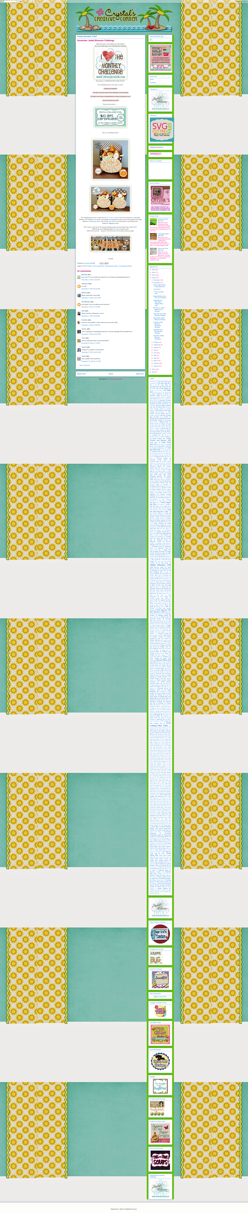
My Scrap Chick (166, 622)
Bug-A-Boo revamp (159, 431)
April (155, 358)
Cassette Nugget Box (166, 450)
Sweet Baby (155, 826)
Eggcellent (153, 494)
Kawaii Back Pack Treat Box (162, 577)
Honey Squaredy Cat (166, 558)
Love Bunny (160, 595)
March (156, 360)
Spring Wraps (166, 699)
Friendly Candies (160, 520)
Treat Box (157, 851)
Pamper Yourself (163, 633)
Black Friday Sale (156, 425)
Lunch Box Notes (156, 601)
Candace (84, 320)
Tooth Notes (158, 850)
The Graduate (153, 838)
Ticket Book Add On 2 (163, 844)
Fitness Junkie (162, 509)
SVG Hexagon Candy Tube (164, 822)
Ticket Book (159, 843)
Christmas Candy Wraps (158, 459)
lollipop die (153, 593)
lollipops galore (162, 593)
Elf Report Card (162, 496)
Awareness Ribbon (157, 402)
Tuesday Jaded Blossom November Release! (158, 324)
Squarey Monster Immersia (162, 711)
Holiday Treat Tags (154, 558)
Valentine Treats (154, 875)
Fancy (157, 502)
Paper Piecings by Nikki (155, 635)
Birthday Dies (164, 422)
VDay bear (152, 876)
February (157, 363)
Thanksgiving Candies (109, 221)
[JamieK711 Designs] (160, 987)
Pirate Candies (156, 643)
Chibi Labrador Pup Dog (157, 455)
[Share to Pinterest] (108, 263)
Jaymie (84, 347)
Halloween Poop (157, 546)
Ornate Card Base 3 (155, 630)
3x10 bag (159, 390)
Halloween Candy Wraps (163, 543)
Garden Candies (160, 525)
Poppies (163, 645)
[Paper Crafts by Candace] (160, 943)
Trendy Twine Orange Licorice (159, 860)
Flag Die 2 (160, 512)
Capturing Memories (158, 448)
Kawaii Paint (166, 580)
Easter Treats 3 (163, 492)
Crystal (169, 473)
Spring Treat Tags (155, 700)
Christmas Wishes (155, 466)
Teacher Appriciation (163, 830)
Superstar (159, 719)
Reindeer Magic (154, 651)
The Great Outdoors (164, 838)
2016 (153, 270)
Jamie (83, 356)
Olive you (154, 628)
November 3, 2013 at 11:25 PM (91, 298)
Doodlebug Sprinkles (155, 486)
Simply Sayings (155, 685)
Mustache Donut (161, 620)
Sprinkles (161, 703)
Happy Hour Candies (155, 549)
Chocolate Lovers (159, 456)
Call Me (166, 435)
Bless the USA (166, 425)
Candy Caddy (157, 438)
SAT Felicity (158, 663)
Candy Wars (153, 442)
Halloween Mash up (166, 544)
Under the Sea (162, 867)
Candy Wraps (160, 444)
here (115, 229)
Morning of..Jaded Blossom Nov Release (158, 309)
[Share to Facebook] (106, 263)
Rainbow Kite (162, 648)
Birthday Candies (165, 418)
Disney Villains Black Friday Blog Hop (159, 285)
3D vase (152, 390)
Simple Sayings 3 (155, 678)
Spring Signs (165, 698)
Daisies (161, 477)
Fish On (166, 508)
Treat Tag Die (155, 853)
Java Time (163, 570)
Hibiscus (167, 556)
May (155, 355)
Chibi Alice (168, 453)
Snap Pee (166, 686)
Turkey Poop (153, 867)
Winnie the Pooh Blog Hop (163, 249)
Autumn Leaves (153, 400)
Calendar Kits (156, 435)
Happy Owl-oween (160, 551)
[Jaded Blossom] (160, 109)
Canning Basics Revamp (163, 446)
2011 (153, 372)
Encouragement (153, 499)
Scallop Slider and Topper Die (159, 665)
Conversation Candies (160, 471)
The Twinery (159, 841)
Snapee (151, 688)
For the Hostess (160, 515)
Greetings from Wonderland (157, 536)
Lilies (167, 591)
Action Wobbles (157, 394)
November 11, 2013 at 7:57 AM (91, 361)
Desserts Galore (160, 479)
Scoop (169, 670)
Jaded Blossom (157, 565)
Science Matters (160, 670)
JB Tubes (166, 572)
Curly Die (157, 474)
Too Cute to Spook (160, 848)
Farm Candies (160, 504)
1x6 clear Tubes (163, 381)
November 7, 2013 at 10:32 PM (91, 334)
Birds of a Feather (162, 417)
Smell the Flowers (155, 686)
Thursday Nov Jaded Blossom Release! (159, 314)
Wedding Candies (166, 878)
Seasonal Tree (160, 673)
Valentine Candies (155, 872)
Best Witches (161, 413)
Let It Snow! (157, 289)
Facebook (153, 82)
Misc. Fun (168, 612)
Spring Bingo (153, 696)
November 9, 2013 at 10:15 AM (91, 352)
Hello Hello (160, 554)
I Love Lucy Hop (161, 561)
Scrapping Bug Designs (158, 671)
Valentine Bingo (163, 870)
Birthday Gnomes (154, 423)
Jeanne (84, 329)
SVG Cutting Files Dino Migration (158, 761)
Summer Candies (155, 716)
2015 (153, 272)
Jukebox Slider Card (155, 575)
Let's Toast (156, 590)
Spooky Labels (161, 693)
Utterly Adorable (163, 868)
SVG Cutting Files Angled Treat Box (160, 731)
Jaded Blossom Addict (157, 567)
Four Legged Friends (157, 518)
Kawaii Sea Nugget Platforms (157, 581)
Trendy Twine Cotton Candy (162, 857)
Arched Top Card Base (163, 398)
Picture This (153, 640)
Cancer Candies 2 (166, 436)
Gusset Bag (159, 538)
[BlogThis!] (102, 263)
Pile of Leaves (163, 640)
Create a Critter (159, 473)
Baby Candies (162, 403)
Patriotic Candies (157, 637)
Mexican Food (159, 606)
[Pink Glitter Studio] (160, 1043)
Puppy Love (164, 647)
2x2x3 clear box (166, 386)
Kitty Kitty (161, 585)
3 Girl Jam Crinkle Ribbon (160, 388)
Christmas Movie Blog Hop (163, 219)
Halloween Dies (154, 544)
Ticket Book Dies (155, 846)
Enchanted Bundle (163, 497)
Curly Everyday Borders (160, 475)
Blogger (134, 1209)
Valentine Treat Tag (163, 873)
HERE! (135, 227)
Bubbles (152, 430)
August (156, 347)
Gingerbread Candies (155, 530)
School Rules (160, 668)
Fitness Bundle (153, 509)
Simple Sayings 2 (163, 676)
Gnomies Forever (161, 531)
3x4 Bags (167, 390)
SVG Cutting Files (98, 266)
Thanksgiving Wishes (94, 221)
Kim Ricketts (86, 302)
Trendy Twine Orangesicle (157, 862)
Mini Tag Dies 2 (155, 612)
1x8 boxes (152, 383)
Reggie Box (165, 650)
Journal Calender (154, 573)
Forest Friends (166, 517)
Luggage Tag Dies (165, 600)
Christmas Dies (154, 461)
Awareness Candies (165, 400)
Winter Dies (161, 886)
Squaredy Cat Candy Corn (162, 704)
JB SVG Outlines (87, 266)
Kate (83, 311)
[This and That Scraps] (160, 1169)
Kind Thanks (162, 583)
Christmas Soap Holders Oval (162, 464)
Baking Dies (161, 407)
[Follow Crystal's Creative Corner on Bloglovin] (157, 147)
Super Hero (153, 717)
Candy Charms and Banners (160, 439)
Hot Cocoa (155, 559)
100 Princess (153, 381)
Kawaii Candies (154, 578)
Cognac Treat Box (161, 469)
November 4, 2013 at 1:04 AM (91, 307)
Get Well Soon (162, 527)
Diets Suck (159, 481)
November (157, 282)
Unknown (85, 283)
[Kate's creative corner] (160, 1016)
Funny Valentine (159, 523)
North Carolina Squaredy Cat (164, 623)
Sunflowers (166, 716)
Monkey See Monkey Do (158, 613)
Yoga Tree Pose (159, 891)
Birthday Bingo (154, 418)
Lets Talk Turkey (166, 590)
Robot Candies (161, 655)
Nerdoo (153, 623)
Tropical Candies (159, 863)
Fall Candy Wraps (161, 500)
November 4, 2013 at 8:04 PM (91, 316)
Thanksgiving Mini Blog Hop (163, 234)
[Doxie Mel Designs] (160, 1070)
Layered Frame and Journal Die (160, 588)
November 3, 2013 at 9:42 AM (91, 289)
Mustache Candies (155, 618)
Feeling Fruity (158, 506)
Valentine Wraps (165, 875)
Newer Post (81, 374)
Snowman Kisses (162, 688)
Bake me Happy (160, 405)
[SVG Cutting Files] (160, 996)
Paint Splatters (161, 632)
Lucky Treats (154, 600)
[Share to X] (104, 263)
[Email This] (100, 263)
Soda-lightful (162, 691)
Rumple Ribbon (161, 660)
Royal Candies (154, 658)
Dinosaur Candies (154, 484)
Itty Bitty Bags (163, 563)
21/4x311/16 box (154, 386)
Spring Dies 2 (154, 698)
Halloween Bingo (162, 540)
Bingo (157, 415)
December (157, 280)
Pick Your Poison (163, 638)
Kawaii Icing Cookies (156, 580)
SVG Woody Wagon (166, 825)
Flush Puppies (158, 513)
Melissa (84, 292)
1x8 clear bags (162, 383)
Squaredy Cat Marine (155, 706)
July (155, 350)
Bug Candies (160, 430)
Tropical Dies (165, 865)
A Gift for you (156, 392)
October (156, 342)
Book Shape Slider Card (158, 426)
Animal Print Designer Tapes (157, 397)
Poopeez (156, 645)
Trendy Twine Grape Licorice (159, 858)
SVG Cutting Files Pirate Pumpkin (158, 804)
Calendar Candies (166, 433)
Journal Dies (165, 573)
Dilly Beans (167, 481)
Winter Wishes (163, 888)
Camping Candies (154, 436)
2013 (153, 277)
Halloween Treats (163, 548)
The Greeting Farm (155, 840)
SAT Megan (166, 663)
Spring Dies (164, 696)
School (151, 666)
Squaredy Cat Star (154, 709)
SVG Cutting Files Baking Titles (159, 736)
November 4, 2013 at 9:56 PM (91, 325)
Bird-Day (162, 415)
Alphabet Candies (155, 395)
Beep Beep (159, 410)
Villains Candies (162, 877)
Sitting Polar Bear (165, 685)
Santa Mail (153, 662)
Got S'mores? (165, 535)
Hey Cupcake (159, 556)
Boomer (157, 428)
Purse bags (153, 648)
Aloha (166, 394)
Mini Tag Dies (162, 610)
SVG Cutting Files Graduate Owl (160, 774)
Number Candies (165, 627)
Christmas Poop (160, 463)
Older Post (140, 374)
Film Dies (158, 508)
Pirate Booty (167, 641)
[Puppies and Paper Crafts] (160, 1142)
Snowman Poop (155, 690)
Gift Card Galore (164, 528)
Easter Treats (161, 491)
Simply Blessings (167, 683)
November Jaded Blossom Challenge (158, 337)
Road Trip (159, 653)
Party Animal (167, 635)
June (155, 353)
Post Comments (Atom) (115, 379)
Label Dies (165, 587)
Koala (157, 586)
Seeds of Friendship (160, 675)
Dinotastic (165, 484)
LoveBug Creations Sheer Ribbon (159, 598)
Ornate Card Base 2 (164, 628)
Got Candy (155, 535)
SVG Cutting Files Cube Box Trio (158, 755)
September (157, 345)
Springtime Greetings (156, 701)
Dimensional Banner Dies (160, 482)
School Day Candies (160, 666)
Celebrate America (157, 451)
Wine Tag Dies (161, 885)
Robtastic (166, 656)
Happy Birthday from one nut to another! (159, 297)
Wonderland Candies (155, 890)
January (156, 366)
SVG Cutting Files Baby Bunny (163, 734)
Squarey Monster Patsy (155, 712)
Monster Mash (163, 615)
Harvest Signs (161, 553)
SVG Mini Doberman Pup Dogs (159, 823)
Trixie (83, 338)
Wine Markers (153, 883)
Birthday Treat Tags (166, 423)
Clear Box (152, 469)
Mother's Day (165, 617)
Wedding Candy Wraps (157, 880)
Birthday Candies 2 (158, 420)
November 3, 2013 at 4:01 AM (91, 279)
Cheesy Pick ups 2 (159, 453)
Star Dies (157, 714)
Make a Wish (159, 605)
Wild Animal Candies (163, 881)
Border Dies (165, 428)
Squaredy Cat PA (165, 708)
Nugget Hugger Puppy (158, 625)
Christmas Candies (162, 458)
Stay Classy (166, 714)
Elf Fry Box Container (112, 217)
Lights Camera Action (157, 591)
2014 (153, 275)
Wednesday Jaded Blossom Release (159, 318)
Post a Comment (85, 365)
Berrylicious (161, 412)
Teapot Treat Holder (155, 831)
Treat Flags (165, 851)
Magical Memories (162, 603)
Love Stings (164, 596)
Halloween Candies (156, 541)
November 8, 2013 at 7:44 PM (91, 343)
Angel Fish (166, 395)
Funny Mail (160, 521)
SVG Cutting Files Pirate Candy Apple (159, 802)
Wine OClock (162, 883)
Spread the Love (163, 695)
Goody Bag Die (166, 533)
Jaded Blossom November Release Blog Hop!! (158, 303)
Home (111, 374)
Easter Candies (156, 489)
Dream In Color (166, 487)
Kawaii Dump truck (166, 578)
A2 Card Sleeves (166, 392)
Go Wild (157, 533)
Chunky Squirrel (165, 468)
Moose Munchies (154, 617)
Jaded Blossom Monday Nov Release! (158, 331)
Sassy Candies (161, 661)
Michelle (84, 274)
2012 (153, 369)
